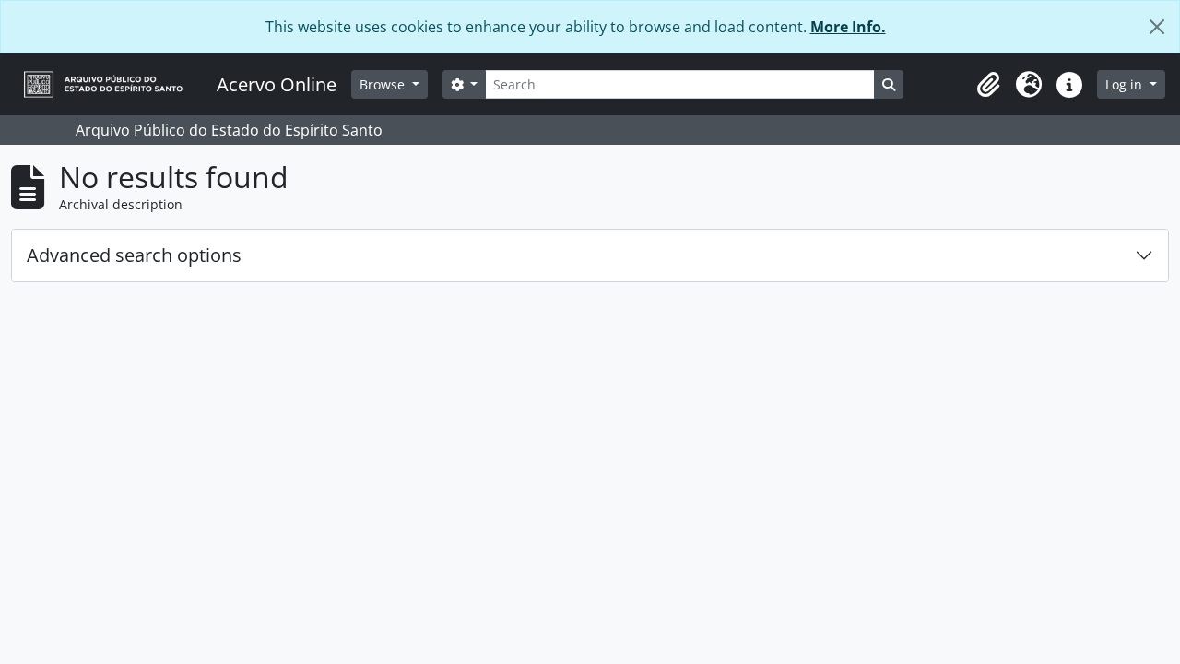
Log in (1125, 84)
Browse (384, 84)
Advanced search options (134, 255)
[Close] (1157, 27)
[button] (988, 85)
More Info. (848, 27)
